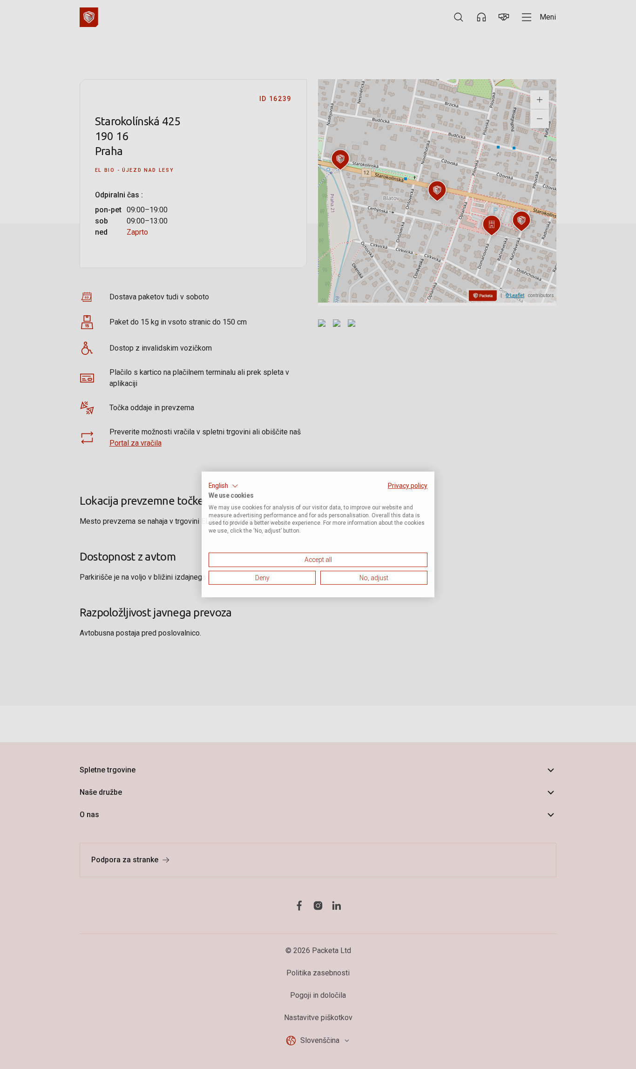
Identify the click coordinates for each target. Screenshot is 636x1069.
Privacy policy (407, 485)
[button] (223, 486)
